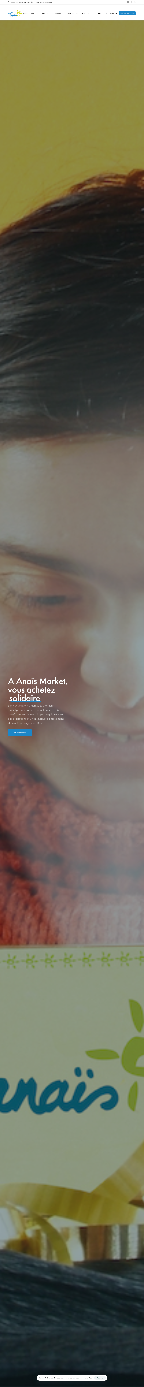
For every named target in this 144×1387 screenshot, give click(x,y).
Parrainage (97, 13)
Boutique (34, 13)
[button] (116, 13)
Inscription (86, 13)
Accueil (25, 13)
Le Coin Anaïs (59, 13)
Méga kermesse (73, 13)
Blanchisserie (46, 13)
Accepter (100, 1378)
